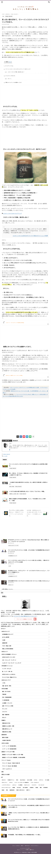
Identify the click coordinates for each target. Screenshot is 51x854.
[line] (30, 436)
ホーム (14, 845)
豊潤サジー (28, 790)
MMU (17, 780)
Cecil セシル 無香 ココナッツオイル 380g (14, 375)
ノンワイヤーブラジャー (6, 785)
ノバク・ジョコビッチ (35, 782)
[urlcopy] (33, 436)
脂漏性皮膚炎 (12, 790)
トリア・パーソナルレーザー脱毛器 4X (21, 782)
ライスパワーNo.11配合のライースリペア (25, 616)
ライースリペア (41, 785)
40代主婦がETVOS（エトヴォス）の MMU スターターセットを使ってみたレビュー (29, 581)
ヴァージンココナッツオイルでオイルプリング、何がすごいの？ (18, 69)
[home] (9, 449)
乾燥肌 (14, 787)
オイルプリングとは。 (9, 65)
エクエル (35, 780)
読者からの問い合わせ (20, 790)
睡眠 (41, 787)
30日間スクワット (11, 780)
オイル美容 (5, 456)
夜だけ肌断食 (25, 787)
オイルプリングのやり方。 (10, 75)
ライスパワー (34, 785)
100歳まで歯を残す (6, 454)
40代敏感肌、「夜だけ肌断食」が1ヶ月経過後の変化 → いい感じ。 (24, 834)
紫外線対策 (45, 787)
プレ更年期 (20, 785)
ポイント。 (10, 78)
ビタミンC (14, 785)
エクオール (41, 780)
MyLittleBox (22, 780)
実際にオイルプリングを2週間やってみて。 (14, 82)
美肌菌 (3, 790)
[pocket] (24, 436)
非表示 (10, 61)
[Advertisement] (25, 94)
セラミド (11, 782)
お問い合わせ (27, 845)
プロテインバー (27, 785)
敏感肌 (37, 787)
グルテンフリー (4, 782)
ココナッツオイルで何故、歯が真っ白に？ (16, 71)
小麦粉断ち (32, 787)
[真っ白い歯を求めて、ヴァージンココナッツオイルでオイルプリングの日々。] (27, 436)
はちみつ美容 (29, 780)
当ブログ (17, 845)
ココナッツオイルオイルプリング (12, 213)
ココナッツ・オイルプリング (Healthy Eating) (15, 322)
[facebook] (21, 436)
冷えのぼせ (19, 787)
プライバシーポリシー (34, 845)
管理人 (22, 845)
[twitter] (17, 436)
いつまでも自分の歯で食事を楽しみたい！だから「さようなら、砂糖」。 (27, 491)
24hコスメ (4, 780)
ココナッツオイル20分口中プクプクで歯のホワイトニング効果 (30, 235)
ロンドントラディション (6, 787)
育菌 (7, 790)
